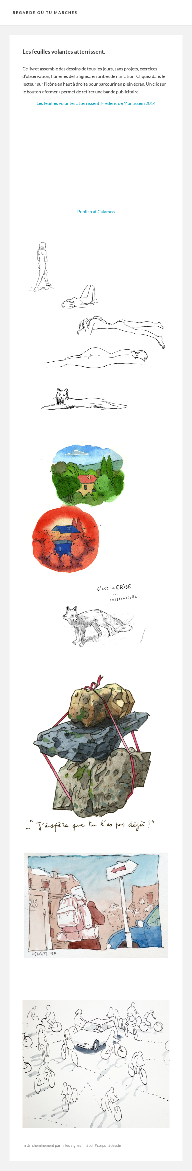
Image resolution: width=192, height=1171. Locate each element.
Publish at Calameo (96, 211)
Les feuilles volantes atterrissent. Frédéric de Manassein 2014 (96, 103)
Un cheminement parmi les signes (53, 1145)
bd (90, 1145)
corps (101, 1145)
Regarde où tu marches (45, 12)
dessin (115, 1145)
